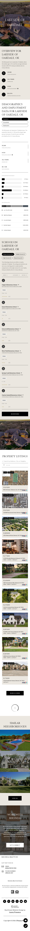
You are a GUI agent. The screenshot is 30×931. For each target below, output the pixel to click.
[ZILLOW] (25, 901)
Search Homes (15, 693)
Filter (8, 465)
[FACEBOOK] (4, 901)
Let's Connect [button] (15, 845)
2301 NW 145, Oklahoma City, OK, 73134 (10, 330)
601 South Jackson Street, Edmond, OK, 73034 (12, 286)
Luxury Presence (15, 912)
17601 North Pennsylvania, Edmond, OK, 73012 (12, 352)
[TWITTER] (17, 901)
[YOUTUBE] (21, 901)
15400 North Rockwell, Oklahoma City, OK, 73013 (12, 374)
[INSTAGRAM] (8, 901)
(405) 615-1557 (9, 872)
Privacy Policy (22, 920)
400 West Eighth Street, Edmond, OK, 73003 (11, 308)
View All (15, 798)
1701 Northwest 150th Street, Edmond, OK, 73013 (12, 396)
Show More (15, 414)
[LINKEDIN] (12, 901)
